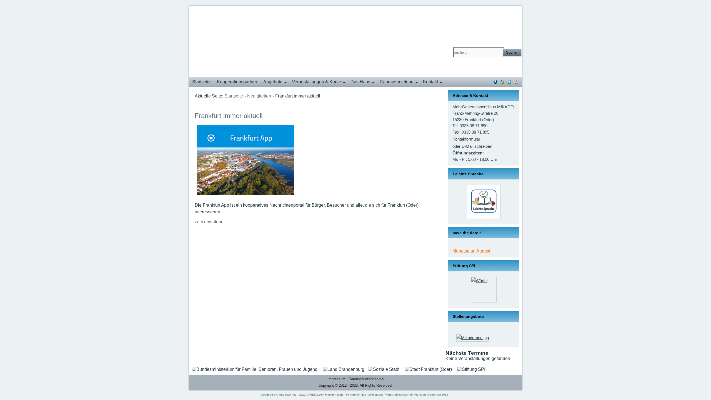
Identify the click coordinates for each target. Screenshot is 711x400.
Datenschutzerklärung (366, 379)
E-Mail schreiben (477, 146)
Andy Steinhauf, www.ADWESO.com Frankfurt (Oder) (311, 394)
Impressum (336, 379)
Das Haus (360, 81)
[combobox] (478, 52)
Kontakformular (466, 139)
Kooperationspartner (237, 81)
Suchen (512, 52)
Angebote (272, 81)
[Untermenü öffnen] (284, 84)
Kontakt (430, 81)
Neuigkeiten (259, 96)
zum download (209, 221)
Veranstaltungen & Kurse (316, 81)
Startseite (201, 81)
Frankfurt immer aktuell (228, 115)
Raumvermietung (397, 81)
